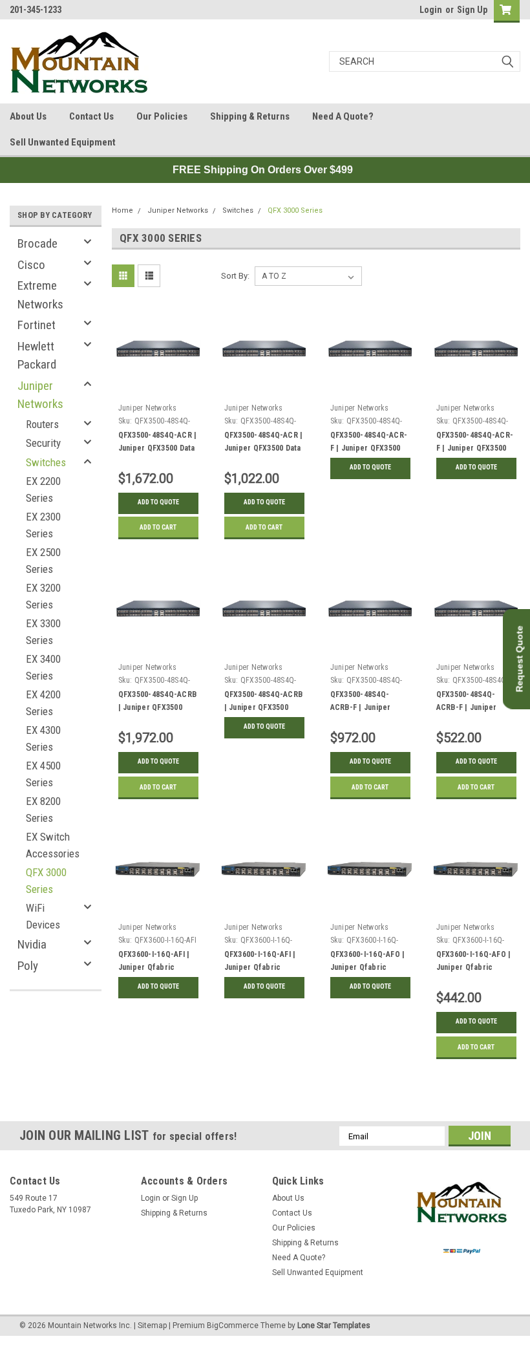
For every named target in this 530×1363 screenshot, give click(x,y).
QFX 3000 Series (46, 881)
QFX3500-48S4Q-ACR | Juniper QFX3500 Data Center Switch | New (157, 448)
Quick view (158, 388)
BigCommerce (233, 1325)
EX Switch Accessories (53, 845)
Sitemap (152, 1325)
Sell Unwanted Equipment (63, 142)
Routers (42, 424)
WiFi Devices (43, 916)
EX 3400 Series (43, 667)
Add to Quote (158, 502)
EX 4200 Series (43, 703)
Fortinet (36, 324)
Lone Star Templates (333, 1325)
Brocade (37, 243)
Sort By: (235, 276)
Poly (27, 965)
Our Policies (161, 116)
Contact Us (91, 116)
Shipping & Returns (250, 116)
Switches (46, 462)
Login (430, 10)
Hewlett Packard (36, 355)
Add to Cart (158, 527)
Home (122, 210)
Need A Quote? (343, 116)
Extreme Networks (40, 295)
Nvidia (32, 944)
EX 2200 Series (43, 489)
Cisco (31, 264)
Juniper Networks (40, 395)
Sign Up (472, 10)
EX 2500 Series (43, 560)
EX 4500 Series (43, 774)
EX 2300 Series (43, 525)
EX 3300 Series (43, 632)
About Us (28, 116)
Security (43, 442)
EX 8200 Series (43, 809)
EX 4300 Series (43, 738)
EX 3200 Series (43, 596)
